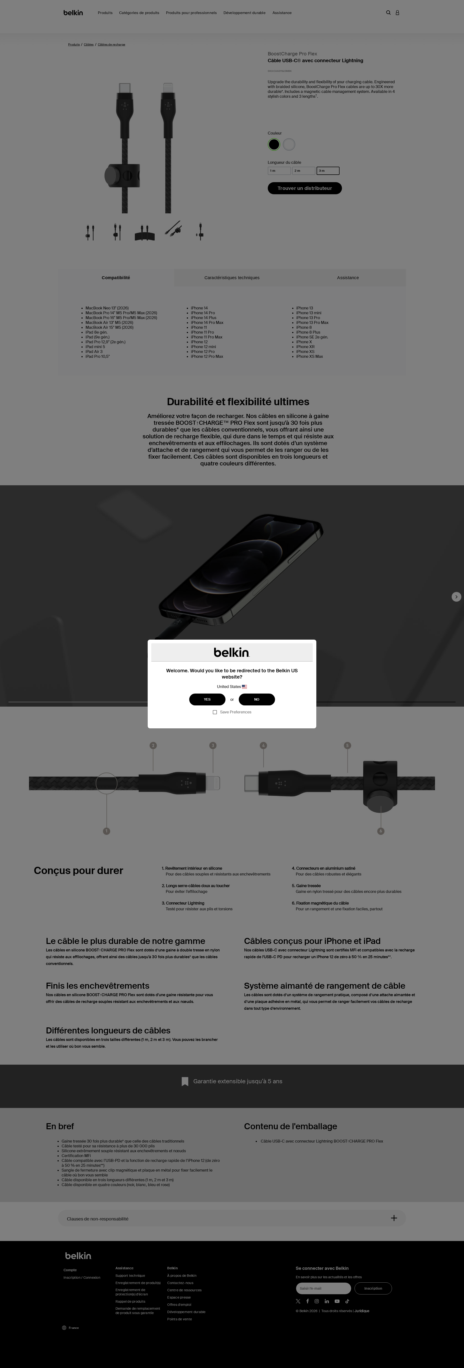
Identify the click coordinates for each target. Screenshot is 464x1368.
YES (207, 699)
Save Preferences (235, 712)
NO (257, 699)
